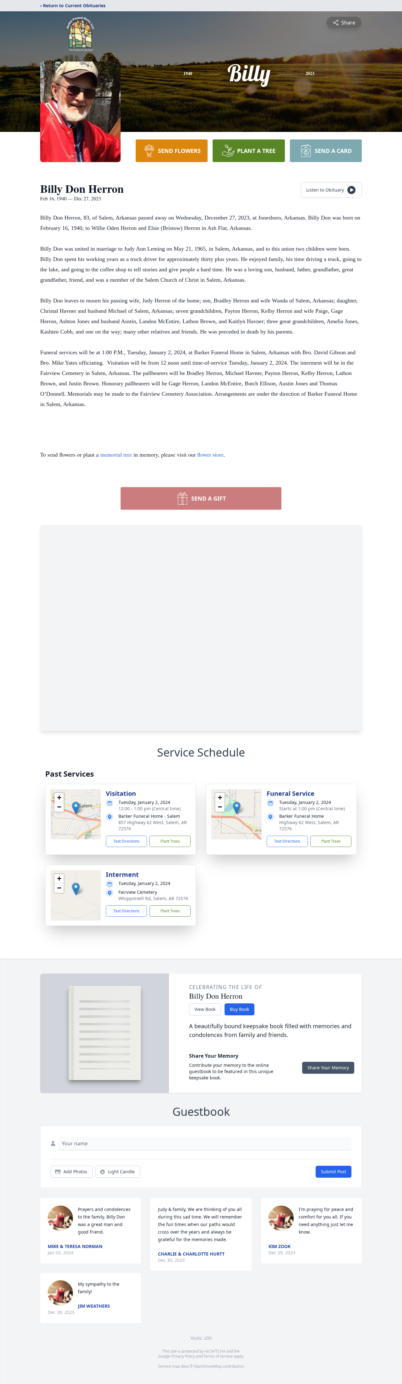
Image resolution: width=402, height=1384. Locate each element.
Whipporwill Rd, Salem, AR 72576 (153, 898)
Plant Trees (170, 841)
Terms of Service (218, 1356)
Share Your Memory (328, 1068)
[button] (76, 807)
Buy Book (239, 1009)
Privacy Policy (183, 1356)
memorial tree (116, 454)
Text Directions (126, 841)
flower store (210, 454)
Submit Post (333, 1172)
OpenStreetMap (208, 1366)
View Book (204, 1009)
